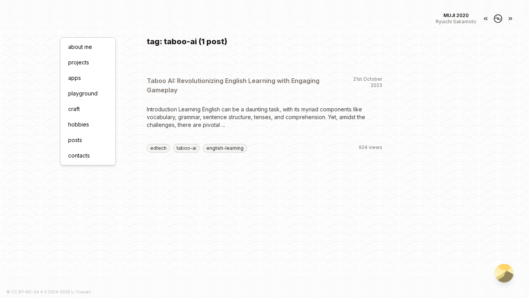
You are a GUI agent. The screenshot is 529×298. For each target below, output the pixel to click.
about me (80, 46)
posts (75, 140)
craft (74, 109)
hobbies (78, 124)
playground (83, 93)
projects (78, 62)
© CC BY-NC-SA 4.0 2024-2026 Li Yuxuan (48, 291)
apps (74, 77)
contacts (79, 155)
